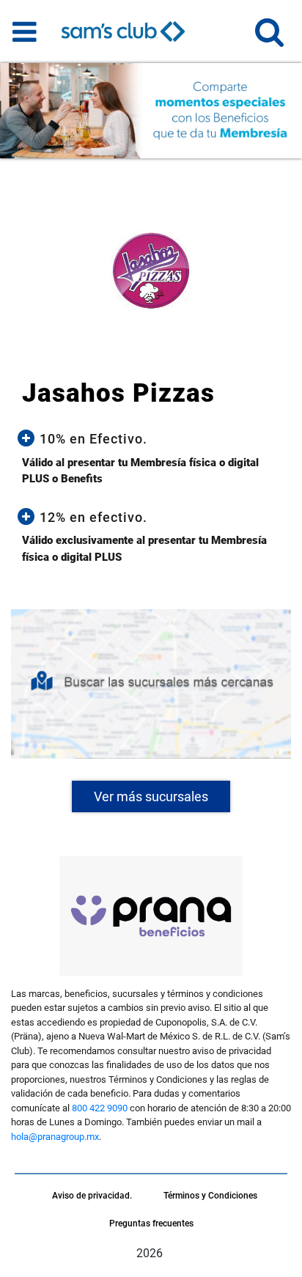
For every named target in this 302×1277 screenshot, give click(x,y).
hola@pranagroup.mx (55, 1136)
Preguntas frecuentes (151, 1223)
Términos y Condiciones (210, 1195)
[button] (269, 38)
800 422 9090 (100, 1108)
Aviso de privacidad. (92, 1195)
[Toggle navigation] (24, 31)
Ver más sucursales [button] (151, 796)
